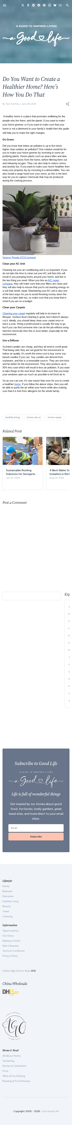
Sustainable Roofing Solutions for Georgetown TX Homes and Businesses (22, 472)
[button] (67, 104)
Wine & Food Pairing (14, 1075)
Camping (8, 916)
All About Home (12, 1055)
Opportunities (11, 930)
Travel (6, 911)
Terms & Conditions (14, 950)
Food (5, 1070)
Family (6, 886)
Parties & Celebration (14, 1065)
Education (8, 896)
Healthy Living (10, 901)
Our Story (8, 935)
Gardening (8, 1060)
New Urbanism (11, 945)
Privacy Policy (10, 955)
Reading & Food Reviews (16, 1080)
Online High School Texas (17, 970)
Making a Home (11, 940)
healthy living (12, 417)
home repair (55, 417)
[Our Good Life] (36, 35)
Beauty (7, 906)
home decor (34, 417)
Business (7, 891)
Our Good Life (50, 1111)
